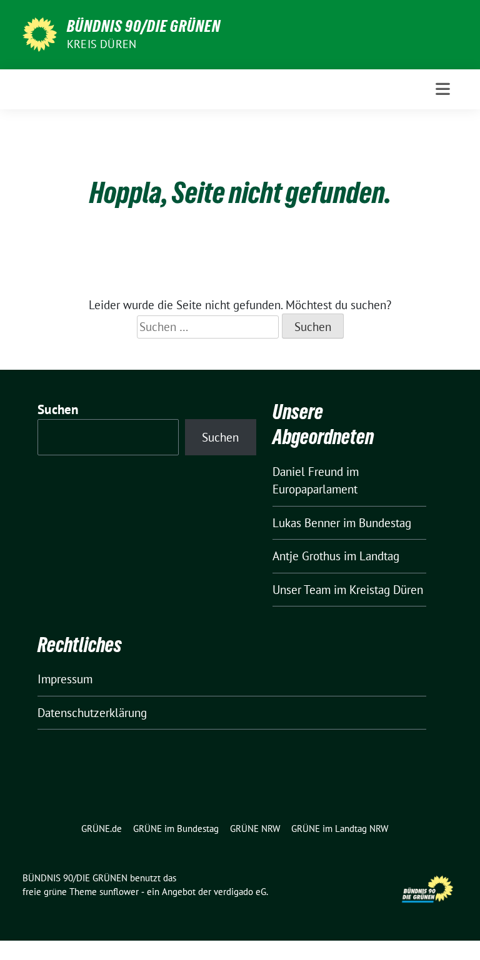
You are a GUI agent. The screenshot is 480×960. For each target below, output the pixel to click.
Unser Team (301, 589)
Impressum (65, 678)
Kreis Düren (101, 44)
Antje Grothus (306, 555)
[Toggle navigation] (443, 89)
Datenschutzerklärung (92, 712)
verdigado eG (240, 892)
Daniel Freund (307, 471)
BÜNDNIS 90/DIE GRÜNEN (144, 26)
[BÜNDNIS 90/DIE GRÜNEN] (39, 33)
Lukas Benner (306, 522)
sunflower (119, 892)
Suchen (58, 409)
